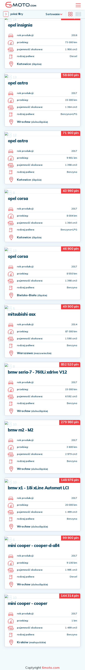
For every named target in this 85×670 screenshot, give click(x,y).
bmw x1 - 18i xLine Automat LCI (38, 487)
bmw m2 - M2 (20, 429)
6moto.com (51, 667)
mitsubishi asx (21, 314)
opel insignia (20, 25)
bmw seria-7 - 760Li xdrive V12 (37, 372)
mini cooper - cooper (27, 603)
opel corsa (18, 198)
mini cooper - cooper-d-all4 (33, 545)
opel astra (18, 82)
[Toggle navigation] (78, 5)
